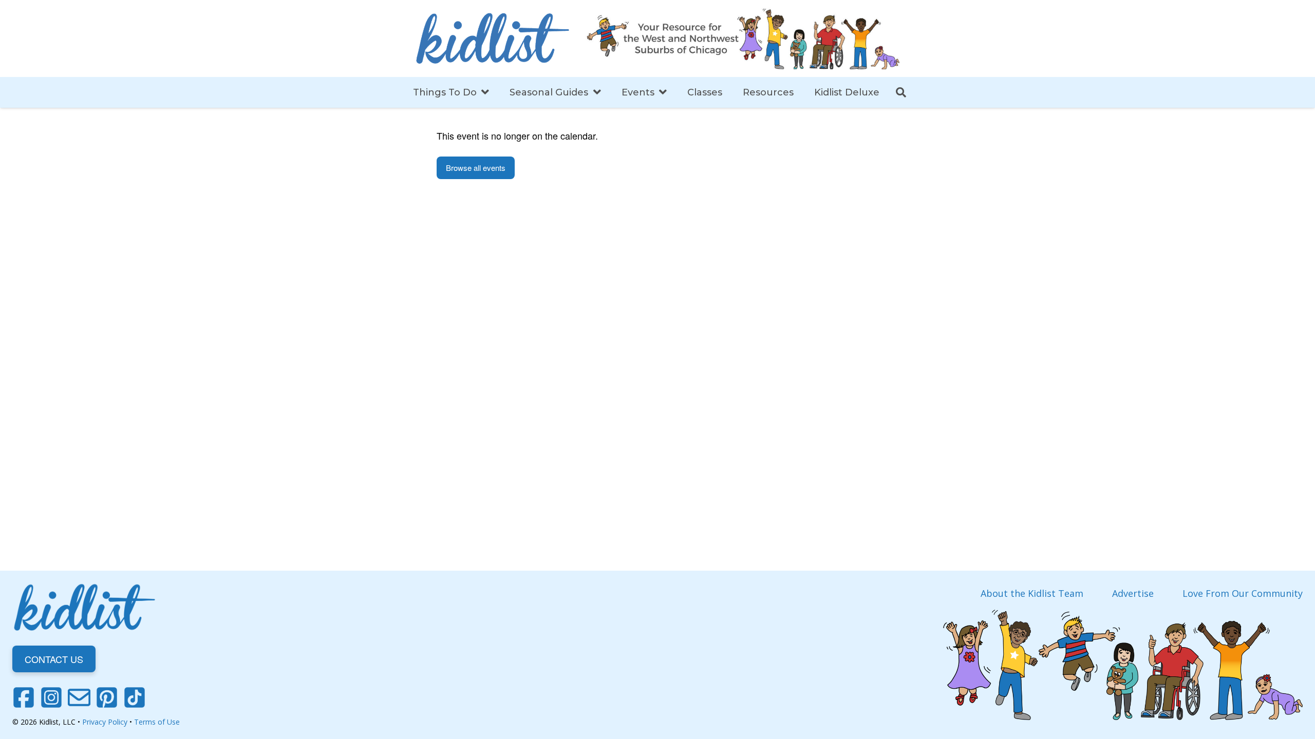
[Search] (901, 92)
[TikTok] (134, 697)
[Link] (492, 38)
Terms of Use (157, 722)
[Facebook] (23, 697)
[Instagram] (51, 697)
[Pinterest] (107, 697)
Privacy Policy (104, 722)
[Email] (79, 697)
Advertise (1133, 593)
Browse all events (475, 167)
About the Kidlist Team (1032, 593)
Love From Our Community (1242, 593)
